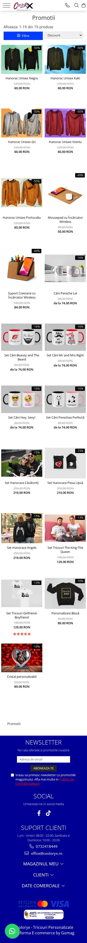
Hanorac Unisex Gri (22, 142)
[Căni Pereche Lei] (65, 268)
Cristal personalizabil (21, 677)
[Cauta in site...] (76, 5)
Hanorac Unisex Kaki (65, 78)
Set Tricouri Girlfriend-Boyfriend (21, 615)
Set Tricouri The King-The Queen (65, 550)
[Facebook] (39, 813)
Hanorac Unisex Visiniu (65, 142)
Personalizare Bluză (65, 613)
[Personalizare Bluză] (65, 593)
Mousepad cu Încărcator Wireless (65, 220)
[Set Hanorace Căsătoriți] (21, 463)
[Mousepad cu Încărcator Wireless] (65, 192)
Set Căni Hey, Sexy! (21, 417)
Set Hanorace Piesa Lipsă (65, 483)
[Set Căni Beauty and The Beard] (21, 337)
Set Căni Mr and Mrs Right (65, 355)
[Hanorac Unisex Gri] (21, 123)
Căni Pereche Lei (65, 293)
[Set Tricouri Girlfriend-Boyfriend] (21, 593)
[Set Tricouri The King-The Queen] (65, 528)
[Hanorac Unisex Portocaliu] (21, 192)
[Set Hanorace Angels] (21, 528)
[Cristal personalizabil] (21, 658)
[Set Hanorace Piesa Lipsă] (65, 463)
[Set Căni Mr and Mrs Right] (65, 337)
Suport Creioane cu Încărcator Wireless (22, 295)
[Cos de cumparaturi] (83, 5)
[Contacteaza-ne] (67, 5)
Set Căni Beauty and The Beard (21, 357)
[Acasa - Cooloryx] (28, 5)
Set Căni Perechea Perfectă (65, 417)
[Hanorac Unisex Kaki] (65, 59)
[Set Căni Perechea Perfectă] (65, 399)
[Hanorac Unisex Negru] (21, 59)
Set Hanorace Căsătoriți (22, 483)
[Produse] (6, 5)
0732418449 (46, 846)
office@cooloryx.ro (46, 853)
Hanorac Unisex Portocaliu (22, 218)
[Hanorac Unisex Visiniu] (65, 123)
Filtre (25, 36)
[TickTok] (48, 813)
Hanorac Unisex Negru (22, 78)
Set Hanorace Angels (21, 548)
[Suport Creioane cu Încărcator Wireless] (21, 268)
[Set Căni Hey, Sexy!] (21, 399)
